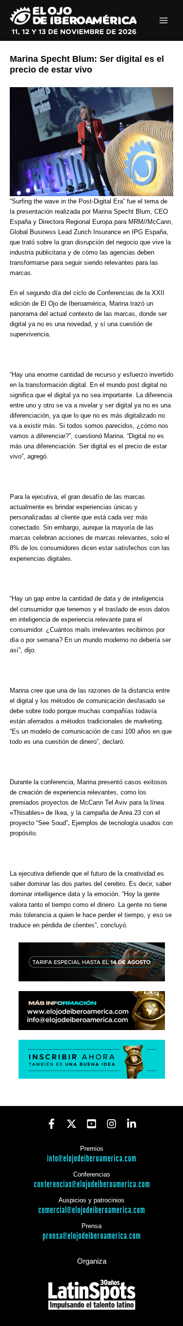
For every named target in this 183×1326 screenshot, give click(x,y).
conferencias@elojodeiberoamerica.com (92, 1184)
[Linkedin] (131, 1124)
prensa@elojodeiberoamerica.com (91, 1236)
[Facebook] (51, 1124)
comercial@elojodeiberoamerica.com (91, 1210)
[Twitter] (71, 1124)
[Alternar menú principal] (163, 20)
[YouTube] (91, 1124)
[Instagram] (111, 1124)
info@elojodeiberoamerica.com (91, 1158)
